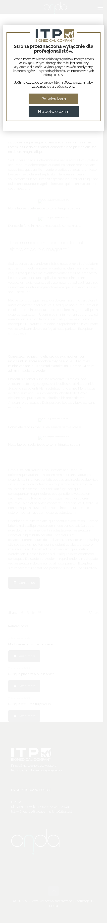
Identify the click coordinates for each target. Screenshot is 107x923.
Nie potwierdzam (53, 111)
